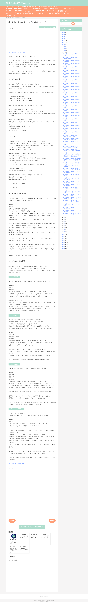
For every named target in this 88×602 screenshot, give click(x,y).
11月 (65, 48)
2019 (63, 234)
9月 (64, 52)
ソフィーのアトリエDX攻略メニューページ (38, 10)
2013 (63, 246)
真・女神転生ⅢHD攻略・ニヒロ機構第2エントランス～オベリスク (72, 198)
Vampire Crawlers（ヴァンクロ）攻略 (41, 13)
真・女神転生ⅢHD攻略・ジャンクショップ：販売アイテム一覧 (72, 147)
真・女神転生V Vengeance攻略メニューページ (17, 8)
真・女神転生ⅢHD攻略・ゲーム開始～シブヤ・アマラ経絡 (72, 214)
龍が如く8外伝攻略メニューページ (30, 6)
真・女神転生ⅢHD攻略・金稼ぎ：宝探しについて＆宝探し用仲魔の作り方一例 (72, 151)
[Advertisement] (32, 39)
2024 (63, 36)
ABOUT (64, 13)
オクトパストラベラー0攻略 (12, 13)
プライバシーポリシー (72, 13)
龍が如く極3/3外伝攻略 (25, 13)
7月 (64, 219)
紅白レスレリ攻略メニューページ (72, 12)
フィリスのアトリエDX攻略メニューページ (16, 10)
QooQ (46, 601)
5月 (64, 223)
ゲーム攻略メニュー (56, 13)
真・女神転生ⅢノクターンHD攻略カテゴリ (32, 527)
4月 (64, 225)
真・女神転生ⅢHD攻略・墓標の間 (71, 163)
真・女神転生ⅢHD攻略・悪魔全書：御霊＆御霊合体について (72, 139)
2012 (63, 248)
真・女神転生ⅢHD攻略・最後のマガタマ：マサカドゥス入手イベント (72, 169)
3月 (64, 227)
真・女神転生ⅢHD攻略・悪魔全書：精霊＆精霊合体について (72, 136)
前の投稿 (52, 520)
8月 (64, 217)
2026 (63, 32)
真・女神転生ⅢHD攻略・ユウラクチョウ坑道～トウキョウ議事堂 (72, 188)
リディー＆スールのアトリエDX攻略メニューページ (61, 8)
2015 (63, 242)
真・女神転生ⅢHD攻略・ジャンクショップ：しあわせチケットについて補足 (72, 143)
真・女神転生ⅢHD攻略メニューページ (38, 8)
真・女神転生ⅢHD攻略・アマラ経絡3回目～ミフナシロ (72, 191)
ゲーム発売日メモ (10, 15)
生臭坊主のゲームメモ (18, 2)
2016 (63, 240)
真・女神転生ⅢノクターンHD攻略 (47, 27)
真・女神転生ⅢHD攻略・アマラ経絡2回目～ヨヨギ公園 (72, 195)
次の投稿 (12, 520)
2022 (63, 40)
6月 (64, 221)
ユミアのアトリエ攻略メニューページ (15, 12)
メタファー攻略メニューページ (13, 6)
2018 (63, 236)
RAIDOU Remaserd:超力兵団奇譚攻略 (54, 12)
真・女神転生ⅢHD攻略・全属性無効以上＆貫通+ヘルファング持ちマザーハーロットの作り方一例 (72, 155)
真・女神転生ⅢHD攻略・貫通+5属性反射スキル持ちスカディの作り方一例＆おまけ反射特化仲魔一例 (72, 160)
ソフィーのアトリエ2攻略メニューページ (59, 10)
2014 (63, 244)
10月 (65, 50)
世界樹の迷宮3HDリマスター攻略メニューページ (51, 6)
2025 (63, 34)
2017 (63, 238)
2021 (63, 42)
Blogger (46, 596)
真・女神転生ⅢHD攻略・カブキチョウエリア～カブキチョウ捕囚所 (72, 201)
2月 (64, 229)
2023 (63, 38)
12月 (65, 46)
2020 (63, 44)
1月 (64, 231)
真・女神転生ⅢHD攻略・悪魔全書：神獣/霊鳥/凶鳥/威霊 (72, 58)
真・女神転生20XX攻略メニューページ (34, 12)
